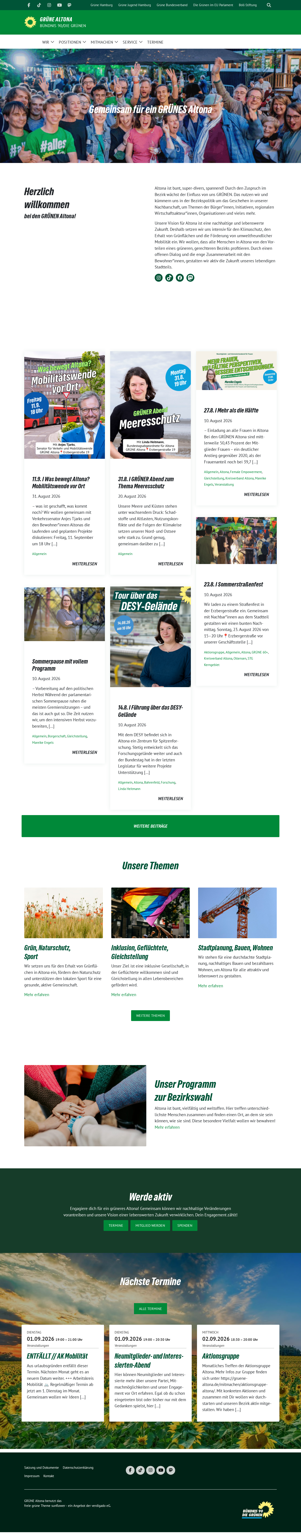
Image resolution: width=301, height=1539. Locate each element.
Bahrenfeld (152, 782)
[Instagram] (49, 5)
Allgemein (39, 554)
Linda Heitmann (129, 789)
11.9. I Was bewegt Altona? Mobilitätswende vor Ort (60, 482)
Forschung (168, 782)
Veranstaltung (224, 484)
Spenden (184, 1225)
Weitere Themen (150, 1015)
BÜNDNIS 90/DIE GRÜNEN (63, 25)
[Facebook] (28, 5)
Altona (224, 472)
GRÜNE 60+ (260, 652)
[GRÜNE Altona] (30, 21)
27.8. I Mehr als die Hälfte (231, 410)
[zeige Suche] (269, 5)
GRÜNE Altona (56, 19)
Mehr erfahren (36, 994)
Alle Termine (150, 1308)
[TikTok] (39, 5)
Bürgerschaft (57, 736)
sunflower (58, 1506)
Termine (116, 1225)
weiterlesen (84, 563)
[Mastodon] (69, 5)
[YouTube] (59, 5)
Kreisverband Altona (239, 478)
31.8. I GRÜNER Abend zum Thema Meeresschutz (146, 482)
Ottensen (240, 658)
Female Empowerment (246, 472)
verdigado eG (101, 1506)
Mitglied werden (150, 1225)
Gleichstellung (214, 478)
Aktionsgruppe (214, 652)
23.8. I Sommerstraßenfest (233, 584)
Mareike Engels (43, 742)
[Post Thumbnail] (64, 404)
